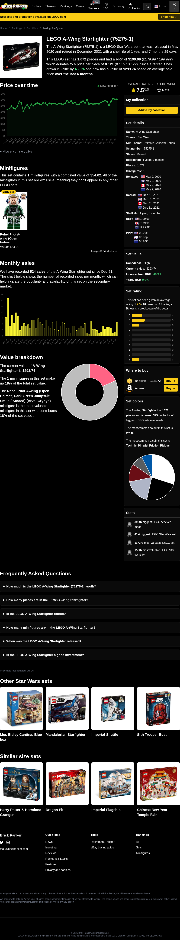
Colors (80, 6)
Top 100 (105, 6)
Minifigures (143, 853)
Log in (174, 6)
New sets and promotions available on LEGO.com (33, 16)
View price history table (17, 151)
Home (3, 28)
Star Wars (32, 28)
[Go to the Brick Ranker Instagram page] (8, 842)
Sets (139, 847)
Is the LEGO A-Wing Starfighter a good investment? (45, 655)
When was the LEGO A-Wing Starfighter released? (44, 641)
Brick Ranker (11, 835)
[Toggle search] (147, 6)
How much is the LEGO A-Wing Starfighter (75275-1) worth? (51, 586)
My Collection (134, 6)
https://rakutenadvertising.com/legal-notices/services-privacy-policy (39, 902)
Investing (51, 847)
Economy (118, 6)
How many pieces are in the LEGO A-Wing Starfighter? (47, 600)
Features (50, 864)
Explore (36, 6)
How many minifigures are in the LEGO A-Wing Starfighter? (50, 627)
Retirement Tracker (102, 841)
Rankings (66, 6)
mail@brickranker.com (14, 848)
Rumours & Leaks (56, 858)
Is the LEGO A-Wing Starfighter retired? (36, 614)
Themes (50, 6)
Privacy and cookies (57, 869)
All (137, 841)
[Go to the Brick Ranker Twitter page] (2, 842)
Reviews (50, 853)
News (49, 841)
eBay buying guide (102, 847)
